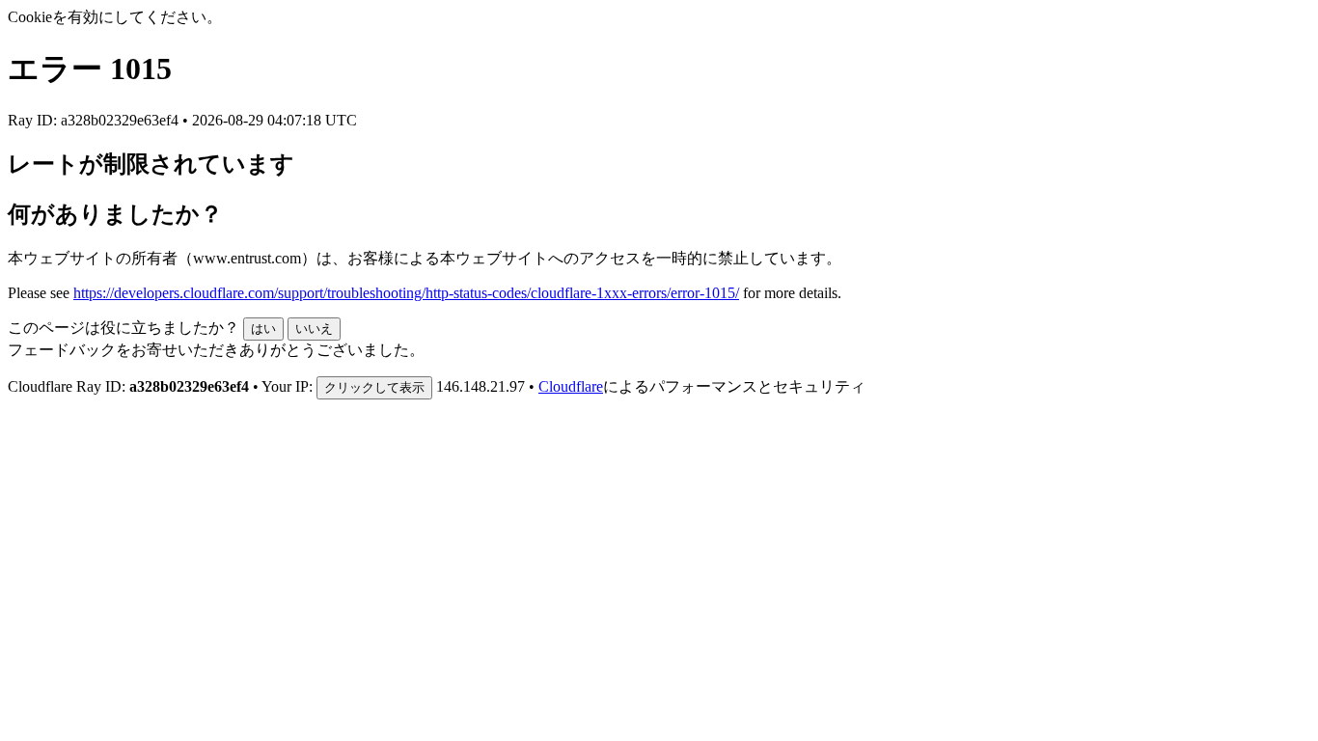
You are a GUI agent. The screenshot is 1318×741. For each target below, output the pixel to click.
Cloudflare (570, 386)
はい (263, 328)
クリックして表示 (374, 387)
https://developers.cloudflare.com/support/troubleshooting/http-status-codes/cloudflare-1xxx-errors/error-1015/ (406, 293)
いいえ (314, 328)
